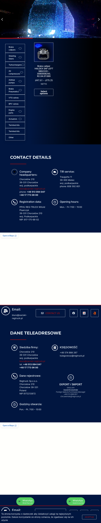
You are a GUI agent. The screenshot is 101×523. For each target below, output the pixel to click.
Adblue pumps (12, 81)
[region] (50, 19)
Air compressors (14, 72)
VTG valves (14, 98)
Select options (44, 92)
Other (11, 137)
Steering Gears (12, 57)
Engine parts (11, 111)
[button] (2, 19)
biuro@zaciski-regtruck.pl (32, 188)
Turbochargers (15, 65)
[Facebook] (74, 313)
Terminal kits (14, 125)
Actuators (13, 119)
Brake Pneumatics (14, 90)
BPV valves (14, 104)
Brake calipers (12, 48)
